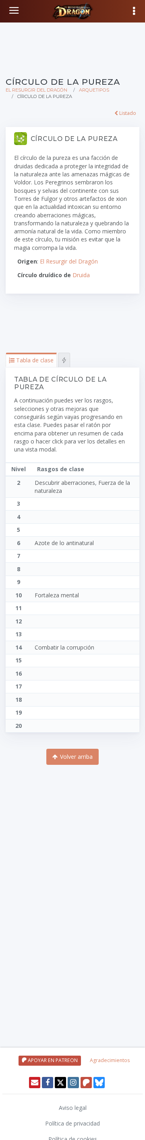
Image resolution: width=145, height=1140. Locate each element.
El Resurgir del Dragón (36, 90)
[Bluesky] (99, 1082)
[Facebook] (47, 1082)
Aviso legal (73, 1107)
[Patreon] (86, 1082)
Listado (127, 113)
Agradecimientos (110, 1060)
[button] (31, 360)
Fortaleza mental (57, 595)
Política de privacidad (72, 1123)
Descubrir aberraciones (65, 482)
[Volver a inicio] (15, 10)
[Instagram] (73, 1082)
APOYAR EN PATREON (52, 1060)
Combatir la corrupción (64, 647)
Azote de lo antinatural (64, 543)
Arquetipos (94, 90)
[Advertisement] (72, 48)
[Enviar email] (34, 1082)
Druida (81, 275)
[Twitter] (60, 1082)
